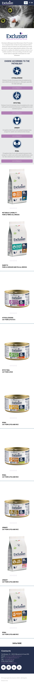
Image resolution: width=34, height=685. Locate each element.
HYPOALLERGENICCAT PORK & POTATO (8, 318)
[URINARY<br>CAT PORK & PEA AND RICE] (17, 501)
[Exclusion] (8, 3)
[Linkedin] (14, 667)
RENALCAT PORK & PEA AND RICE (10, 423)
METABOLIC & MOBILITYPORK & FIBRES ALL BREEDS (11, 214)
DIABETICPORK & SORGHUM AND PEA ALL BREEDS (14, 266)
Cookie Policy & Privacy (9, 663)
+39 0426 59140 (9, 659)
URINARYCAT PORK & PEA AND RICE (10, 528)
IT (29, 3)
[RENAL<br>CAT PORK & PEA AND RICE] (17, 396)
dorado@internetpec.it (11, 658)
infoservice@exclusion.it (14, 656)
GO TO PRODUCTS (17, 88)
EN (32, 3)
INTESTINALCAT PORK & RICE (7, 371)
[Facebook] (4, 667)
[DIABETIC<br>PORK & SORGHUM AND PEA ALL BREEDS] (17, 239)
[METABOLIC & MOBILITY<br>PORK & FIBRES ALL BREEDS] (17, 186)
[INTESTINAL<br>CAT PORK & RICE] (17, 344)
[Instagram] (9, 667)
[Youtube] (19, 667)
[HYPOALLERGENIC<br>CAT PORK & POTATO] (17, 291)
